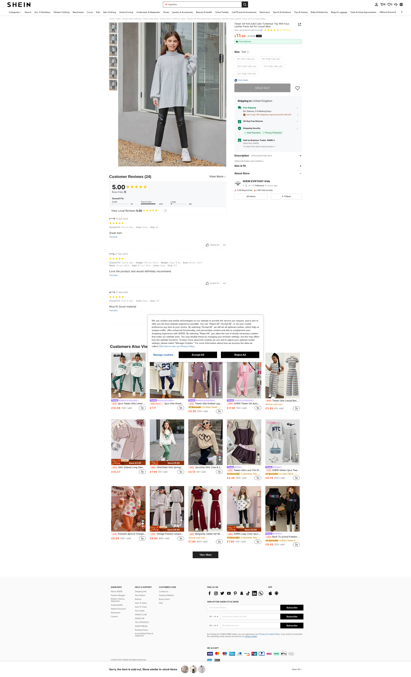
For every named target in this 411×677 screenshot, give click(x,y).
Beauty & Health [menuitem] (204, 12)
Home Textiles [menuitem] (222, 12)
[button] (396, 4)
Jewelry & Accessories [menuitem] (182, 12)
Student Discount (118, 609)
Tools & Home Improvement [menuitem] (363, 12)
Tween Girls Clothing (131, 19)
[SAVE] (297, 88)
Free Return (140, 595)
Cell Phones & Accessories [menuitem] (244, 12)
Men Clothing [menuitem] (109, 12)
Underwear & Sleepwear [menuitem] (148, 12)
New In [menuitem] (28, 12)
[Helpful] (207, 245)
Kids (118, 19)
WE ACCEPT (213, 648)
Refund (138, 599)
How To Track (141, 607)
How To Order (141, 603)
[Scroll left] (398, 12)
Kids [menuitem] (98, 12)
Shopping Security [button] (251, 128)
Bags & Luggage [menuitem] (339, 12)
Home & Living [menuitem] (126, 12)
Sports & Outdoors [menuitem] (282, 12)
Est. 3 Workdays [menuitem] (42, 12)
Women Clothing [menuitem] (61, 12)
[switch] (164, 210)
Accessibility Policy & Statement (144, 634)
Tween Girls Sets (150, 19)
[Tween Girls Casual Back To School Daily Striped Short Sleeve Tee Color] (282, 375)
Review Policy (117, 192)
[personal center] (376, 4)
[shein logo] (19, 4)
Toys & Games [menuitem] (301, 12)
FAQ (161, 603)
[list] (236, 593)
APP (270, 587)
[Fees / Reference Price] (247, 36)
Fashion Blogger (118, 595)
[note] (128, 462)
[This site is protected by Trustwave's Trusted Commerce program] (209, 660)
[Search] (245, 4)
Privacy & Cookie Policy (269, 634)
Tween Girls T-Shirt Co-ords (172, 19)
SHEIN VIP (139, 618)
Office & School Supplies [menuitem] (391, 12)
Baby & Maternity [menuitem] (319, 12)
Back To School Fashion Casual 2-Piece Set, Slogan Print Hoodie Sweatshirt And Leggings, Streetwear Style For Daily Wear (283, 536)
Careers (114, 616)
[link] (382, 4)
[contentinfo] (255, 654)
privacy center (251, 636)
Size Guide (139, 611)
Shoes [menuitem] (166, 12)
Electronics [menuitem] (265, 12)
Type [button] (243, 52)
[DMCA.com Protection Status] (217, 660)
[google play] (276, 595)
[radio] (245, 59)
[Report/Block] (224, 245)
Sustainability (116, 605)
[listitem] (128, 383)
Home (111, 19)
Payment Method (166, 595)
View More (206, 554)
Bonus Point (164, 599)
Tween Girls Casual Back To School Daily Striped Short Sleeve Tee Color (283, 400)
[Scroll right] (402, 12)
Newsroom (115, 613)
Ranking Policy (141, 630)
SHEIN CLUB (141, 615)
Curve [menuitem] (90, 12)
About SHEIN (116, 591)
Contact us (163, 591)
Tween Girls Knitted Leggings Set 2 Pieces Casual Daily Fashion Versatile (206, 403)
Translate (113, 237)
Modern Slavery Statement (118, 600)
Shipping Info (140, 591)
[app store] (270, 595)
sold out (262, 88)
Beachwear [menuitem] (78, 12)
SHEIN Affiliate (141, 626)
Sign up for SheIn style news (223, 602)
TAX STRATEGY (142, 622)
